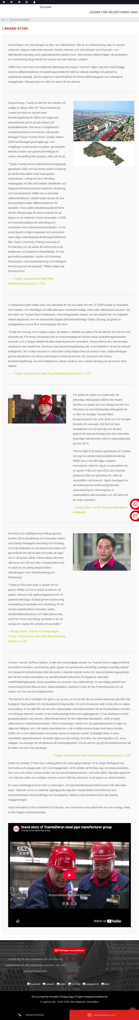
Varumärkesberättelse (19, 19)
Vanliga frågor (67, 996)
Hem (3, 19)
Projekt (79, 996)
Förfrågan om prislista (71, 950)
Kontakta (54, 996)
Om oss (36, 996)
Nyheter (45, 996)
